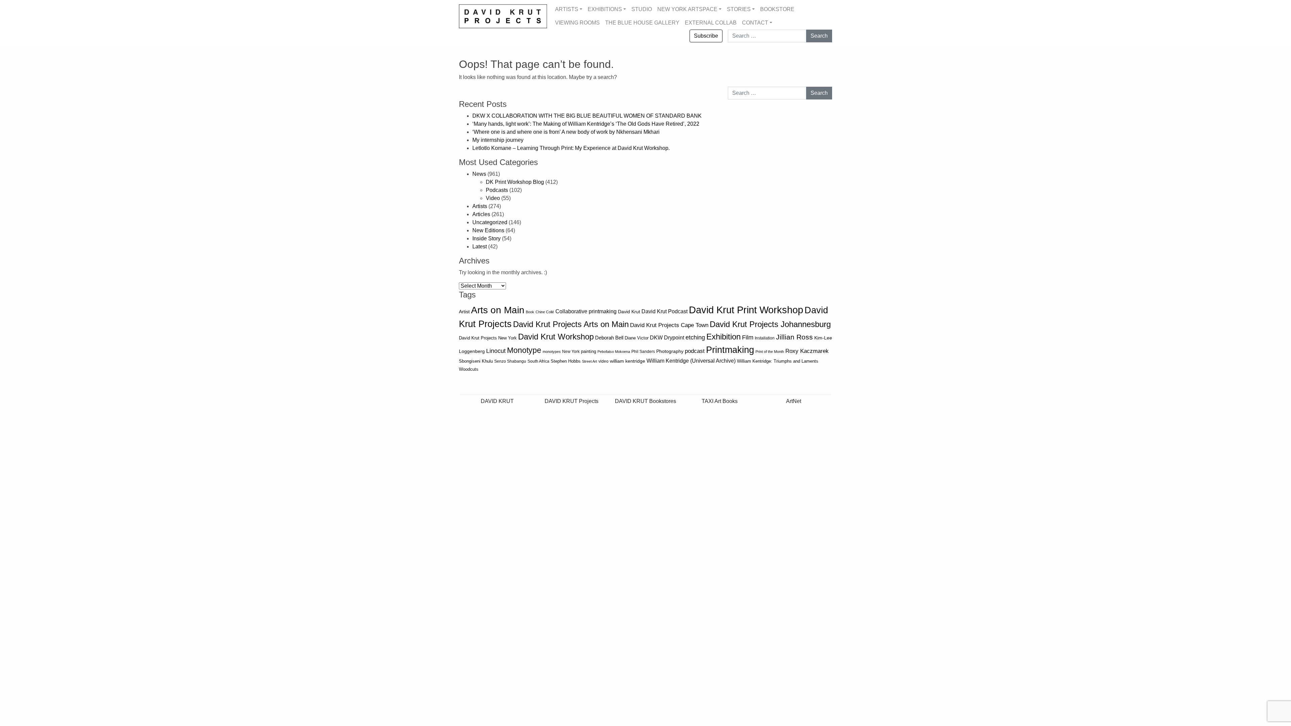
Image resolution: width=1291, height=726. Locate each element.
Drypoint (674, 337)
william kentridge (627, 361)
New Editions (488, 230)
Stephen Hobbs (566, 361)
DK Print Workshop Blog (515, 182)
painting (588, 351)
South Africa (538, 361)
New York (571, 351)
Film (747, 337)
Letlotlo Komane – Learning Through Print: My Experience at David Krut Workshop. (571, 148)
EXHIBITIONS (605, 9)
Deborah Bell (609, 337)
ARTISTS (566, 9)
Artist (464, 311)
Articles (481, 214)
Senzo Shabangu (510, 361)
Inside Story (486, 238)
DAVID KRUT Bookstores (645, 401)
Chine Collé (545, 312)
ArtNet (793, 401)
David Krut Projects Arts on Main (571, 324)
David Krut (629, 311)
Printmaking (730, 350)
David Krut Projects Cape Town (669, 325)
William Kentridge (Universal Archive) (691, 361)
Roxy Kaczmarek (807, 351)
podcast (695, 351)
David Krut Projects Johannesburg (770, 324)
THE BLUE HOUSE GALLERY (642, 23)
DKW (656, 337)
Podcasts (497, 190)
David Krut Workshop (556, 336)
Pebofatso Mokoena (613, 352)
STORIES (739, 9)
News (479, 174)
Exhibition (723, 336)
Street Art (589, 361)
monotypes (552, 352)
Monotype (524, 350)
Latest (479, 246)
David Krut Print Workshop (746, 309)
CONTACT (755, 23)
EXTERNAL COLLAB (711, 23)
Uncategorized (489, 222)
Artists (479, 206)
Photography (669, 351)
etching (695, 337)
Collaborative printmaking (586, 311)
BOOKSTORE (777, 9)
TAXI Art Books (720, 401)
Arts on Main (497, 310)
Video (493, 198)
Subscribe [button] (706, 36)
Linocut (496, 351)
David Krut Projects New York (488, 337)
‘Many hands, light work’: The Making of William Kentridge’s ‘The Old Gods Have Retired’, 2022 (586, 124)
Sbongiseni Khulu (476, 361)
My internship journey (497, 140)
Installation (765, 338)
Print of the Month (769, 352)
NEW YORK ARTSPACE (687, 9)
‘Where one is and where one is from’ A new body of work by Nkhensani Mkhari (566, 132)
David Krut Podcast (664, 311)
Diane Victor (637, 337)
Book (530, 312)
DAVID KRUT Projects (571, 401)
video (603, 361)
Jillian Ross (794, 337)
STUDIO (641, 9)
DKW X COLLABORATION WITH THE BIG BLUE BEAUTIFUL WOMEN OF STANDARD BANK (587, 116)
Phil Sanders (643, 351)
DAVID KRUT (497, 401)
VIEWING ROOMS (577, 23)
